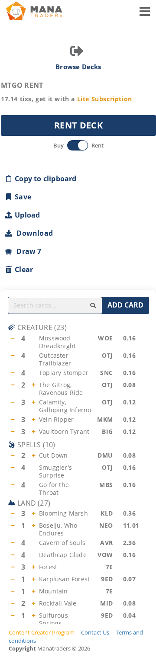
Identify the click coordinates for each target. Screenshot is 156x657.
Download (33, 233)
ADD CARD (125, 305)
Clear (24, 269)
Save (23, 197)
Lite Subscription (104, 99)
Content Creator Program (42, 632)
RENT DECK (78, 125)
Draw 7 (27, 251)
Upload (27, 215)
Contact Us (95, 632)
